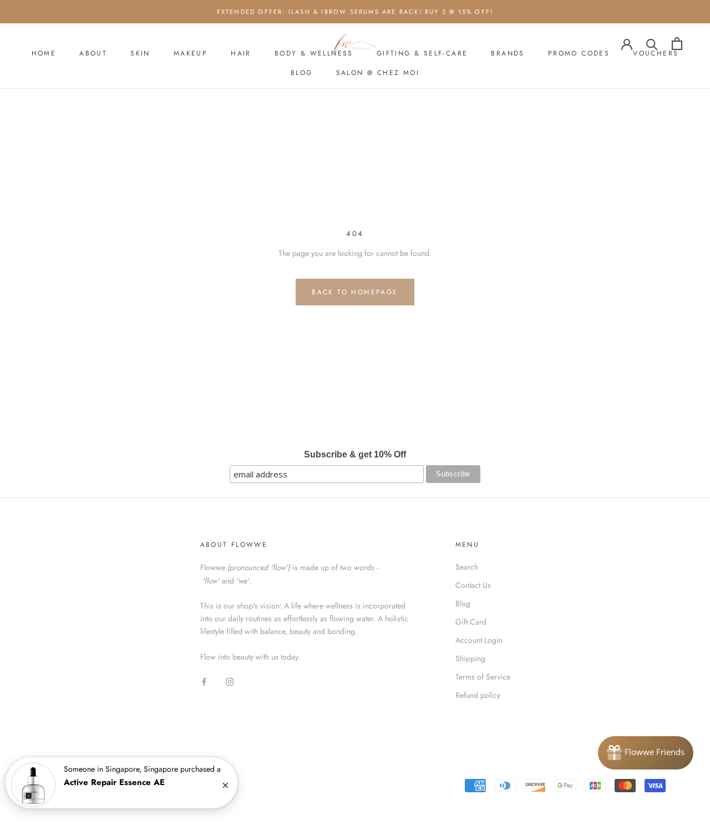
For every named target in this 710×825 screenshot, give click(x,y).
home (44, 53)
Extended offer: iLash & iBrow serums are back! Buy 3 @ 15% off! (355, 11)
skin (140, 53)
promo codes (579, 53)
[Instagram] (230, 681)
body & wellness (314, 53)
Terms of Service (482, 676)
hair (241, 53)
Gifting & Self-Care (422, 53)
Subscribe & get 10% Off (355, 454)
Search (466, 566)
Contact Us (473, 585)
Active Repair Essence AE (114, 782)
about (93, 53)
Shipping (470, 658)
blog (302, 73)
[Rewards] (645, 752)
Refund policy (477, 695)
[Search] (652, 43)
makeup (190, 53)
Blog (462, 603)
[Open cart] (677, 43)
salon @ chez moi (377, 73)
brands (507, 53)
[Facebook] (204, 681)
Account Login (479, 640)
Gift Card (470, 621)
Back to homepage (355, 292)
